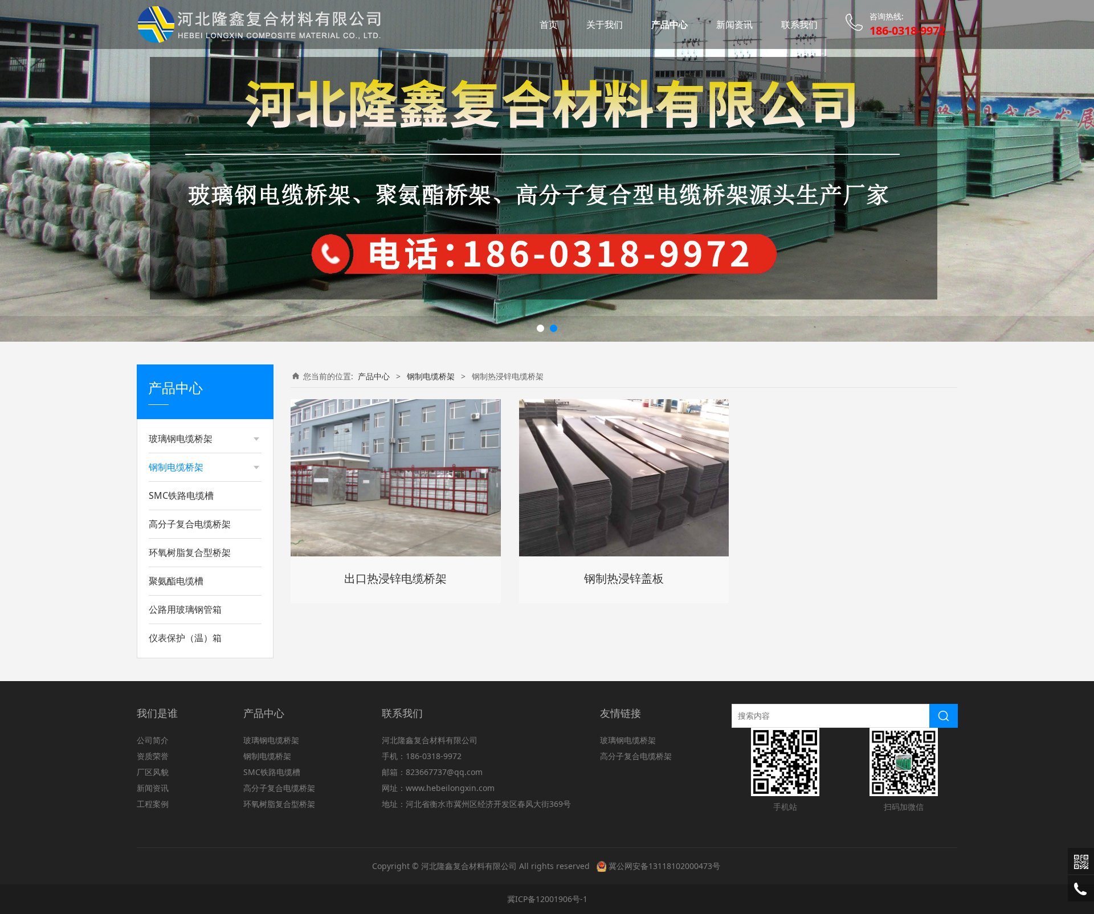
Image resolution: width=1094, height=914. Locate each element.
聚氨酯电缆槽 (176, 581)
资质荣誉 (153, 756)
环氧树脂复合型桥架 (190, 552)
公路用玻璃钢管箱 (185, 609)
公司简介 (153, 740)
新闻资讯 (734, 24)
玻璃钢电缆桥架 (181, 438)
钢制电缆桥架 (176, 467)
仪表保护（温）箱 (185, 638)
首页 (549, 24)
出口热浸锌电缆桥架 (395, 578)
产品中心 (669, 24)
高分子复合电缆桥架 (190, 524)
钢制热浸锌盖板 (624, 578)
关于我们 (604, 24)
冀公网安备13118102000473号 (664, 865)
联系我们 (799, 24)
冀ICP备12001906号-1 (547, 898)
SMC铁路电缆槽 (181, 495)
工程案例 (153, 803)
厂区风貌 (153, 772)
